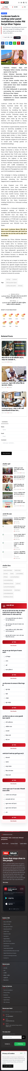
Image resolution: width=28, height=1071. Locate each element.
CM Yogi (8, 279)
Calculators (6, 936)
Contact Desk (14, 843)
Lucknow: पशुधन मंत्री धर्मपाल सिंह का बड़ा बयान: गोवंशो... (13, 384)
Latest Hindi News (8, 570)
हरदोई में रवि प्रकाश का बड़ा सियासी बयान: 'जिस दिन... (19, 527)
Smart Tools (5, 843)
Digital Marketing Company (10, 953)
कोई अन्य (8, 739)
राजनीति (5, 973)
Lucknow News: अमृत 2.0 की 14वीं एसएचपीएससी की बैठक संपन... (13, 409)
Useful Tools (6, 931)
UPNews (6, 577)
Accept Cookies (8, 1066)
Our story (6, 882)
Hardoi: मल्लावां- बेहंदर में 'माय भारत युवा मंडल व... (19, 535)
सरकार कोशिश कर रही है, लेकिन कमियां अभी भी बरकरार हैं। (14, 630)
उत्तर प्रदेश (5, 968)
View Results (13, 645)
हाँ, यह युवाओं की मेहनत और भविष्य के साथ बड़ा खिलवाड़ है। (14, 619)
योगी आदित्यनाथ (9, 722)
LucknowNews (19, 573)
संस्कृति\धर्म (6, 977)
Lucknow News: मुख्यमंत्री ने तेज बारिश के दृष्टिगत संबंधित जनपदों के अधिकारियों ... (14, 303)
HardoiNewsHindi (8, 590)
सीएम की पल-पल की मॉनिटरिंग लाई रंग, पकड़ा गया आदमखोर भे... (13, 359)
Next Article (13, 301)
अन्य (7, 812)
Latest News (23, 843)
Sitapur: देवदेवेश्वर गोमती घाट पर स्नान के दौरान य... (19, 493)
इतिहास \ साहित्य (7, 975)
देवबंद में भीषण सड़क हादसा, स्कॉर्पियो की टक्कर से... (19, 502)
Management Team (8, 926)
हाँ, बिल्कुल (8, 656)
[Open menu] (19, 2)
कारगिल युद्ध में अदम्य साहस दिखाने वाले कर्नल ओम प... (19, 469)
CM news (20, 285)
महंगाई (7, 762)
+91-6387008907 (9, 1016)
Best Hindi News (7, 941)
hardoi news (17, 570)
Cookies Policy (7, 997)
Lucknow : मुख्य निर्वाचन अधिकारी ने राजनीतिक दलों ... (19, 553)
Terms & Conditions (8, 990)
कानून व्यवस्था (9, 766)
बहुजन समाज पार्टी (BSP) (11, 803)
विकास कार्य (8, 775)
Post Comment (6, 453)
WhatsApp (20, 1044)
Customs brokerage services (10, 955)
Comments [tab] (5, 422)
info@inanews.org (10, 1021)
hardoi (11, 573)
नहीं (6, 665)
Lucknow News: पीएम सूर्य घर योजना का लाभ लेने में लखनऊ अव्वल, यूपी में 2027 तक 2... (14, 297)
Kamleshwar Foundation (9, 943)
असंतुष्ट (7, 698)
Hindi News (17, 590)
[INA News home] (5, 3)
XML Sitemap (7, 1002)
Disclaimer (6, 995)
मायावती (7, 731)
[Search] (26, 2)
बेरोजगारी (8, 757)
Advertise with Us (8, 929)
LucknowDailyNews (8, 580)
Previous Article (15, 294)
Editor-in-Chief (7, 924)
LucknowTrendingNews (9, 587)
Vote (15, 642)
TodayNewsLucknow (8, 583)
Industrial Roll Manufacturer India (11, 950)
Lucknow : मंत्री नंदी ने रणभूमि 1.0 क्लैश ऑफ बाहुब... (19, 544)
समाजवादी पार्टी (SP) (10, 799)
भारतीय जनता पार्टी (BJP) (11, 795)
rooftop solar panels (11, 285)
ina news (6, 573)
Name (2, 427)
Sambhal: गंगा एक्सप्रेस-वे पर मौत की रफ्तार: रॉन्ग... (19, 518)
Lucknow (15, 279)
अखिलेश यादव (9, 726)
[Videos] (21, 2)
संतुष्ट (7, 694)
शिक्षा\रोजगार (6, 980)
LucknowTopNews (14, 577)
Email (2, 433)
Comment (3, 440)
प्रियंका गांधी (8, 735)
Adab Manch (6, 946)
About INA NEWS (7, 922)
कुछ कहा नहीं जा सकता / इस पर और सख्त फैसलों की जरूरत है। (15, 636)
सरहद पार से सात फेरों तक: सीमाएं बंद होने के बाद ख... (19, 477)
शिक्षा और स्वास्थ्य (9, 770)
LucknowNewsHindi (8, 593)
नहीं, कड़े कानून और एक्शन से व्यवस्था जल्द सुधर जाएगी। (15, 624)
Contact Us (6, 958)
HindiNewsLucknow (8, 597)
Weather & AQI (7, 934)
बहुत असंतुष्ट (8, 702)
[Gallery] (23, 2)
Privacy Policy (7, 992)
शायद (7, 661)
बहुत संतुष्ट (8, 689)
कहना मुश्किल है (9, 669)
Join (23, 1037)
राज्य (4, 970)
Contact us (8, 1044)
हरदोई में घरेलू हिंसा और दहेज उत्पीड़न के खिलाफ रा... (19, 486)
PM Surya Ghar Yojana (11, 282)
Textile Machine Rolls (8, 948)
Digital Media (7, 938)
